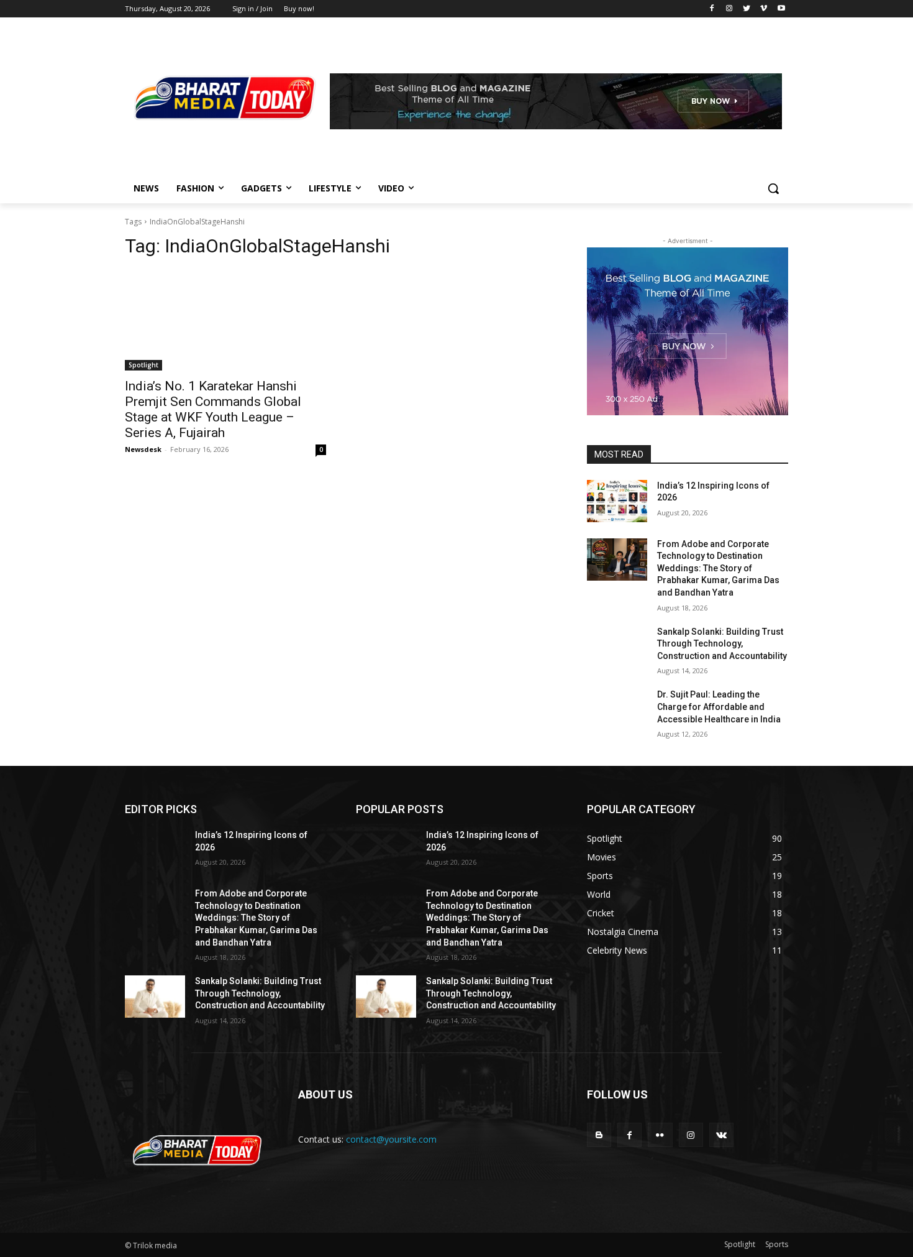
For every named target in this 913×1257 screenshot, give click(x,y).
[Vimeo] (763, 9)
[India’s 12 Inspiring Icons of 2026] (617, 501)
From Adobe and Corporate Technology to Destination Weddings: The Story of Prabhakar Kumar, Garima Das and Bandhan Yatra (718, 568)
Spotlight (143, 365)
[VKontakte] (721, 1135)
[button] (773, 188)
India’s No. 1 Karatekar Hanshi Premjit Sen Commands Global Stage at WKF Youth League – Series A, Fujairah (213, 409)
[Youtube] (781, 9)
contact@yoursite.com (391, 1139)
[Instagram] (729, 9)
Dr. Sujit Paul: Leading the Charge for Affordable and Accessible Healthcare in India (719, 706)
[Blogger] (599, 1135)
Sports (776, 1244)
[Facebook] (712, 9)
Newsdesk (143, 449)
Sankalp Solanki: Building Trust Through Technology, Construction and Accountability (722, 644)
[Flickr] (660, 1135)
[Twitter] (747, 9)
